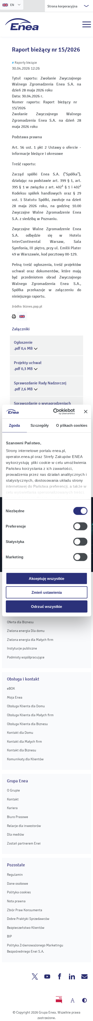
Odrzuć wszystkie (46, 606)
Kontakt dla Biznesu (21, 750)
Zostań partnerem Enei (24, 843)
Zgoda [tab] (14, 425)
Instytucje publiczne (22, 648)
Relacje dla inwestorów (24, 826)
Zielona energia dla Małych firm (30, 640)
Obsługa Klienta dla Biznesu (27, 724)
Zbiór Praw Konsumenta (24, 910)
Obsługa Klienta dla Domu (26, 706)
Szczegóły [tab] (40, 425)
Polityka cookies (19, 892)
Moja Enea (14, 697)
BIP (9, 936)
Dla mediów (15, 834)
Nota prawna (16, 901)
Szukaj (75, 24)
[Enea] (21, 24)
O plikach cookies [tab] (71, 425)
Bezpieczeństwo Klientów (25, 928)
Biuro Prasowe (17, 817)
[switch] (80, 526)
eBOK (11, 688)
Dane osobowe (17, 883)
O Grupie (13, 790)
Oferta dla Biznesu (20, 622)
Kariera (12, 808)
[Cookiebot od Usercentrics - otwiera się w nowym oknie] (55, 411)
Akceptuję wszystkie (46, 578)
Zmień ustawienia (46, 592)
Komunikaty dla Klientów (25, 759)
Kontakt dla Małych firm (24, 741)
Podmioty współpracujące (25, 657)
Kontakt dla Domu (20, 733)
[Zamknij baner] (85, 411)
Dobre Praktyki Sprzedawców (28, 919)
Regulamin (15, 875)
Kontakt (13, 799)
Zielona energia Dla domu (26, 631)
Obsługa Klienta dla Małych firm (30, 715)
